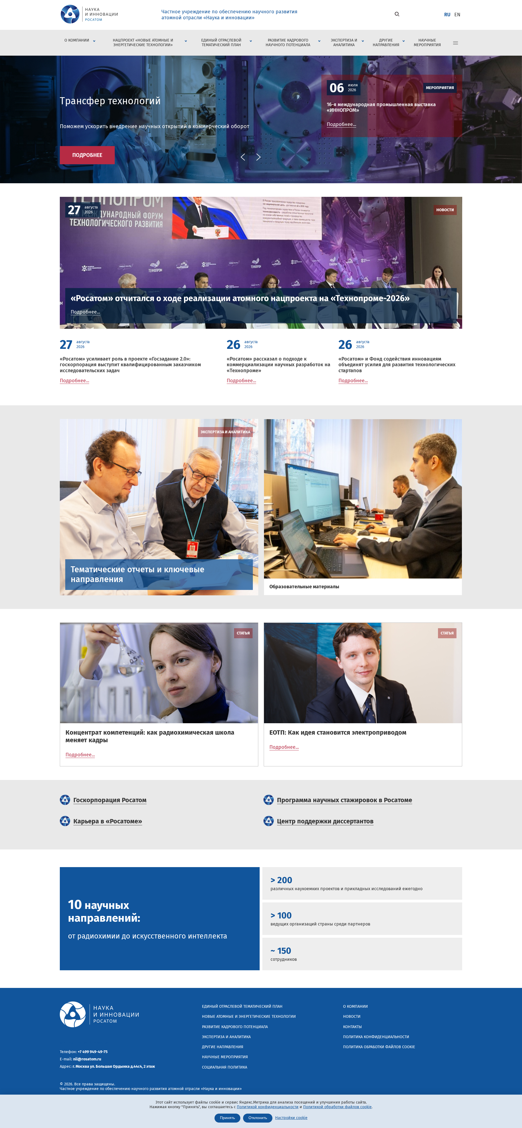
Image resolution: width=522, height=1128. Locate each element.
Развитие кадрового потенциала (235, 1027)
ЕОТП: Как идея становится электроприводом (337, 732)
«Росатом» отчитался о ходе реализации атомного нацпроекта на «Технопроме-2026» (240, 298)
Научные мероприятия (427, 42)
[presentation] (242, 157)
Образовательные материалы (304, 587)
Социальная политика (224, 1067)
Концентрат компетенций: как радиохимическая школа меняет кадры (150, 736)
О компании (76, 40)
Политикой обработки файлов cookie (337, 1107)
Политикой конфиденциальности (268, 1107)
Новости (445, 210)
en (457, 15)
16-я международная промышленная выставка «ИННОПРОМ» (381, 107)
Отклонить (257, 1118)
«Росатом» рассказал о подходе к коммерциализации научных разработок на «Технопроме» (278, 365)
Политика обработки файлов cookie (379, 1047)
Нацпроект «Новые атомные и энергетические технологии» (143, 42)
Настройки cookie (291, 1118)
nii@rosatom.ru (87, 1059)
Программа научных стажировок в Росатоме (344, 800)
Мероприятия (440, 88)
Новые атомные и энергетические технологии (249, 1016)
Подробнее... (341, 124)
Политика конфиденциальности (376, 1037)
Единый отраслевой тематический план (221, 42)
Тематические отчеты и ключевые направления (137, 574)
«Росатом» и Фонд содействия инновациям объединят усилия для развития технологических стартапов (396, 365)
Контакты (352, 1027)
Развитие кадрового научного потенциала (288, 42)
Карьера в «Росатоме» (107, 821)
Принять (227, 1118)
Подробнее (87, 155)
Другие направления (386, 42)
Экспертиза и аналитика (344, 42)
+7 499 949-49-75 (93, 1052)
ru (447, 15)
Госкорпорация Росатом (110, 800)
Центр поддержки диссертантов (325, 821)
